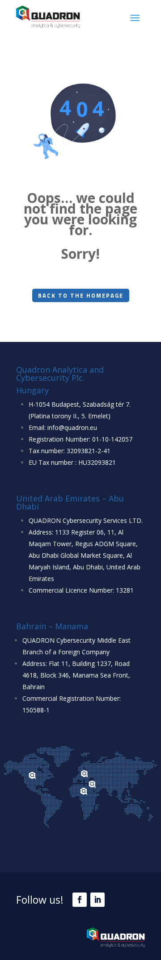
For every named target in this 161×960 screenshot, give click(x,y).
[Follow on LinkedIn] (97, 900)
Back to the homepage (80, 295)
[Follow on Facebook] (79, 900)
